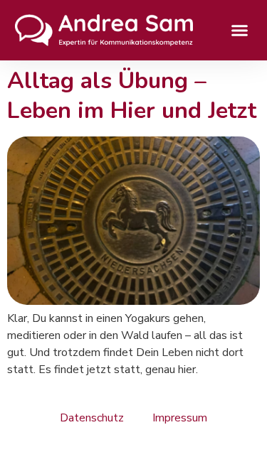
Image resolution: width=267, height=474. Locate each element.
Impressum (179, 418)
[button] (239, 30)
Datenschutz (92, 418)
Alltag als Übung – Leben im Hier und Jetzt (131, 95)
